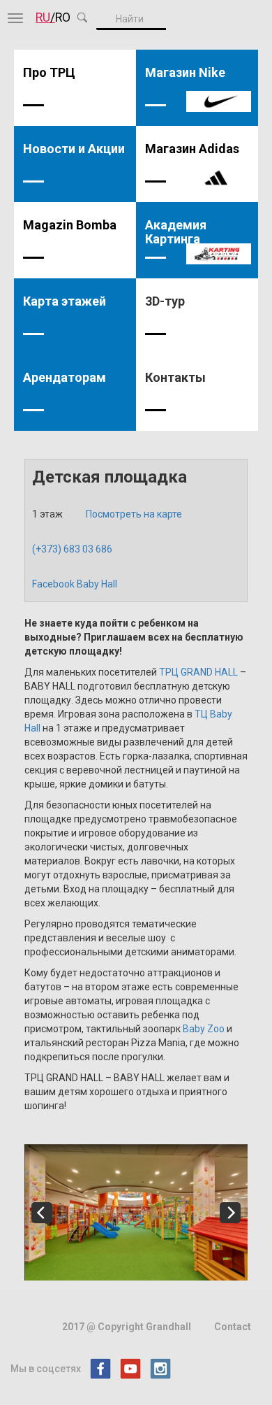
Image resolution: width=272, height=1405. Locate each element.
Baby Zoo (204, 1028)
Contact (232, 1326)
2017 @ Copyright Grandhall (126, 1326)
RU (43, 17)
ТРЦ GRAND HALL (198, 672)
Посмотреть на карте (134, 514)
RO (62, 17)
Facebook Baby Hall (74, 584)
